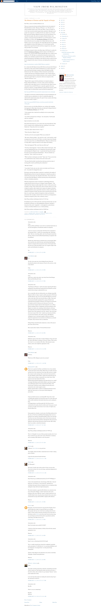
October (64, 34)
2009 (62, 66)
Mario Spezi (49, 213)
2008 (62, 68)
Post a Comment (27, 600)
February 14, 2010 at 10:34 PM (37, 349)
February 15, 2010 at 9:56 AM (37, 442)
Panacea (29, 505)
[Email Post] (45, 211)
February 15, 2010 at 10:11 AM (37, 458)
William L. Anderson (32, 563)
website (37, 514)
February (64, 50)
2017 (62, 20)
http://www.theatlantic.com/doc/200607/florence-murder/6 (36, 64)
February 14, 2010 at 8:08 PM (36, 333)
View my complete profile (66, 92)
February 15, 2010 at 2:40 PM (36, 559)
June (63, 42)
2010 (62, 32)
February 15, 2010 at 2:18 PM (36, 519)
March (63, 48)
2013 (62, 26)
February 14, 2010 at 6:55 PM (36, 281)
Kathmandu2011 (31, 366)
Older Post (54, 602)
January (64, 63)
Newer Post (26, 602)
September (64, 36)
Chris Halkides (31, 256)
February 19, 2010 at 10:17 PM (37, 580)
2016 (62, 22)
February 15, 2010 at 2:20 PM (36, 535)
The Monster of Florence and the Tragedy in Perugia (69, 56)
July (63, 40)
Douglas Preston (40, 213)
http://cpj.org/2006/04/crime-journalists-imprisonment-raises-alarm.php (39, 92)
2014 (62, 24)
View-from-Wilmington (51, 6)
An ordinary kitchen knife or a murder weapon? (68, 60)
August (63, 38)
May (63, 44)
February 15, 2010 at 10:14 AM (37, 473)
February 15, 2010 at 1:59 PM (36, 502)
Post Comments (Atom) (35, 605)
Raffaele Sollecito (40, 214)
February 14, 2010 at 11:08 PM (37, 363)
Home (41, 602)
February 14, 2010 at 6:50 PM (36, 270)
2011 (62, 30)
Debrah (29, 446)
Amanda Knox (32, 213)
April (63, 46)
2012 (62, 28)
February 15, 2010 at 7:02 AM (37, 425)
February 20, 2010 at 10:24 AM (37, 596)
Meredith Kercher (29, 214)
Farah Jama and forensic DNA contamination (68, 53)
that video (35, 448)
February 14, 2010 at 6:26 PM (36, 252)
